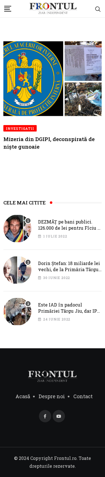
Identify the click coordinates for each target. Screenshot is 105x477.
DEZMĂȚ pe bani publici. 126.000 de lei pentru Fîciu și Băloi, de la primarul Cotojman (69, 231)
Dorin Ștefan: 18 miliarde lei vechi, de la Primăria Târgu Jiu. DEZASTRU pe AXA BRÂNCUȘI (69, 272)
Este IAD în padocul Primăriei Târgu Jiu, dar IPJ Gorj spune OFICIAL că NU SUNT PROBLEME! (69, 314)
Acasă (22, 396)
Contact (83, 396)
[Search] (98, 8)
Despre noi (52, 396)
